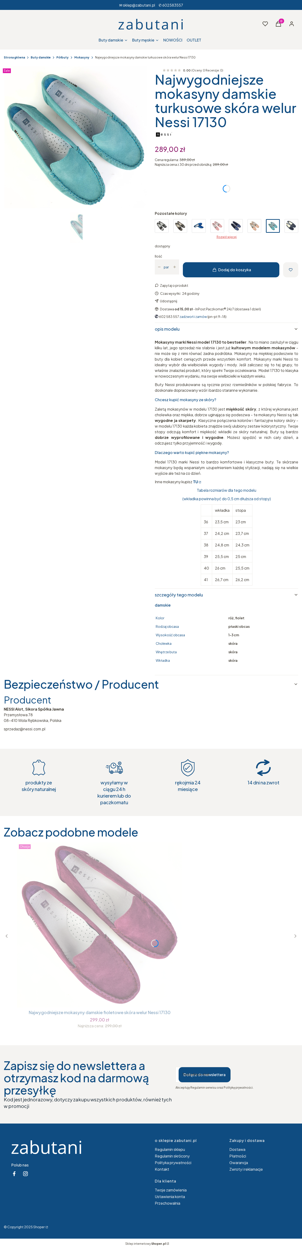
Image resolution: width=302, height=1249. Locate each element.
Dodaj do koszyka (234, 269)
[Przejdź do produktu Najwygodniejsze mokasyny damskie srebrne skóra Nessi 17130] (162, 226)
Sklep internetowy (145, 1243)
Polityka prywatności (173, 1162)
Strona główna (14, 57)
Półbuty (62, 57)
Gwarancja (238, 1162)
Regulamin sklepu (170, 1149)
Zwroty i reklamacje (246, 1169)
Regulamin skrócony (172, 1155)
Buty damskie (41, 57)
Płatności (237, 1155)
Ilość (158, 256)
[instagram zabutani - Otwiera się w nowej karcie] (25, 1174)
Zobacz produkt (99, 999)
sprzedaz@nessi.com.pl (24, 728)
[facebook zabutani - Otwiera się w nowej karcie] (14, 1174)
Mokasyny (81, 57)
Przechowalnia (167, 1203)
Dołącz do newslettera (205, 1074)
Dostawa (237, 1149)
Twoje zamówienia (171, 1189)
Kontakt (162, 1169)
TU (195, 481)
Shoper (39, 1227)
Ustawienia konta (170, 1196)
